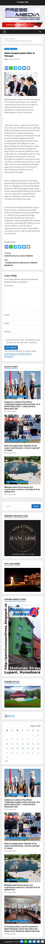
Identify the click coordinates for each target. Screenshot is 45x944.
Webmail (11, 715)
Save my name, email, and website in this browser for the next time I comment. (23, 341)
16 (38, 744)
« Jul (6, 761)
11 (12, 744)
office (6, 59)
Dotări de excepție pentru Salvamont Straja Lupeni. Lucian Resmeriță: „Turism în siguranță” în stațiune (22, 429)
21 (28, 748)
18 (12, 748)
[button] (4, 31)
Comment (9, 285)
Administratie (24, 396)
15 (33, 744)
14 (28, 744)
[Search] (40, 32)
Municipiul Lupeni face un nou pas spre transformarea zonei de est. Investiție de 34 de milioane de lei (22, 470)
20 (23, 748)
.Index (7, 49)
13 (23, 744)
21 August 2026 (11, 494)
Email (6, 323)
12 (17, 744)
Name (6, 315)
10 (7, 744)
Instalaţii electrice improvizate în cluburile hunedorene (20, 262)
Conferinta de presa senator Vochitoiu (18, 254)
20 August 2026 (11, 934)
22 (33, 748)
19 (17, 748)
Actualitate (13, 49)
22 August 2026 (11, 411)
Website (7, 331)
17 (7, 748)
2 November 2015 (14, 59)
